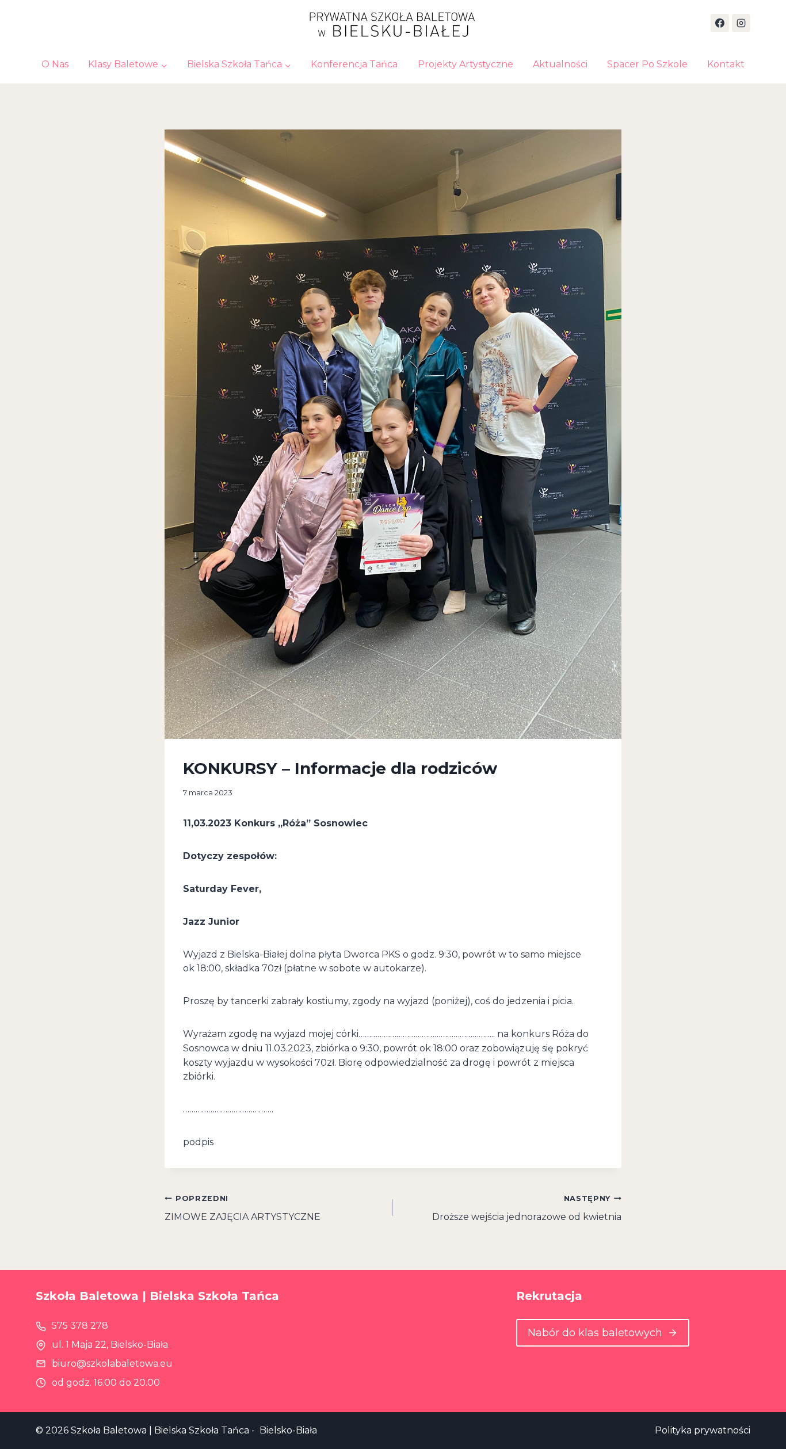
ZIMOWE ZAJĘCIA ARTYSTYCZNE (242, 1208)
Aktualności (560, 64)
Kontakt (726, 64)
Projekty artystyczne (465, 64)
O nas (54, 64)
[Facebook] (720, 23)
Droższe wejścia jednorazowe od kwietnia (526, 1208)
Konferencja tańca (354, 64)
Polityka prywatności (702, 1430)
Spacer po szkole (647, 64)
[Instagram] (741, 23)
